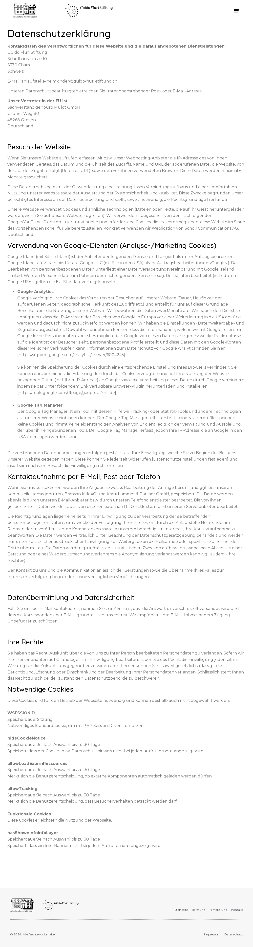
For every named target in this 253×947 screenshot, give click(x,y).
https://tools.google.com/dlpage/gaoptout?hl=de (67, 392)
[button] (236, 10)
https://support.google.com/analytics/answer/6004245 (71, 354)
